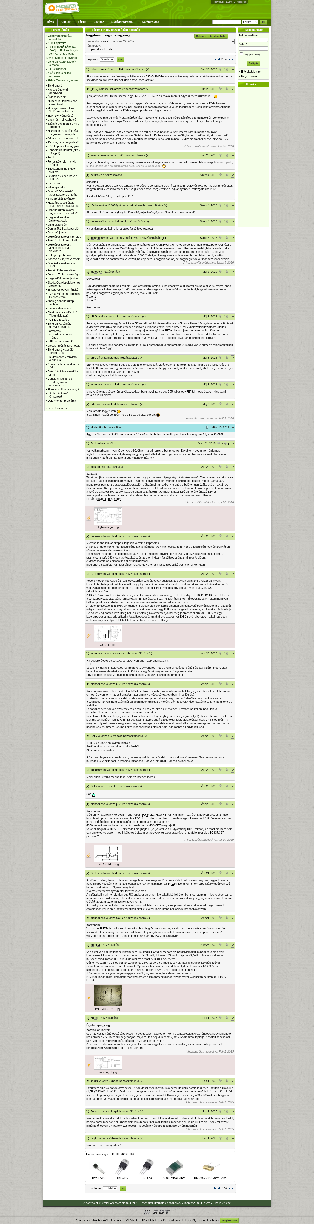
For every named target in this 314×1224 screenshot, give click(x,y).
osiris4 (105, 41)
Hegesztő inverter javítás (63, 278)
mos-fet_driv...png (108, 864)
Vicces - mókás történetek (64, 345)
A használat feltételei (96, 1203)
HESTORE (230, 2)
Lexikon (99, 22)
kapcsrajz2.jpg (108, 1072)
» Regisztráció (248, 76)
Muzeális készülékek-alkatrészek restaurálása (63, 204)
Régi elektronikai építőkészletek (58, 219)
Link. (89, 664)
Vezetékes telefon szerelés (64, 236)
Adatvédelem (119, 1203)
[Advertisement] (254, 157)
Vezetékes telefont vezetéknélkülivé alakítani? (59, 248)
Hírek (50, 22)
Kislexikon (241, 2)
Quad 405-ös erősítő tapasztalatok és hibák (62, 193)
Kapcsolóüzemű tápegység (58, 91)
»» (122, 1188)
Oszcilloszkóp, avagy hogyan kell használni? (63, 211)
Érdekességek (57, 97)
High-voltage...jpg (108, 527)
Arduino (52, 157)
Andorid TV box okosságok (64, 274)
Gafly (94, 736)
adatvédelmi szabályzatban (188, 1220)
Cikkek (66, 22)
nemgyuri (96, 944)
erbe (93, 357)
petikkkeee (97, 175)
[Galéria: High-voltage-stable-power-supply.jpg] (108, 523)
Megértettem (229, 1220)
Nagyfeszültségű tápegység (108, 35)
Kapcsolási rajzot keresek (64, 259)
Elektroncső (55, 85)
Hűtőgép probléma (59, 255)
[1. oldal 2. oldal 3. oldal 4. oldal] (107, 59)
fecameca (97, 237)
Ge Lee (95, 443)
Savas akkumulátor (59, 308)
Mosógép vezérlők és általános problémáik (61, 110)
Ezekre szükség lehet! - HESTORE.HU (110, 1154)
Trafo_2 (91, 300)
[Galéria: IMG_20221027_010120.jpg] (108, 1005)
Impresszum (191, 1203)
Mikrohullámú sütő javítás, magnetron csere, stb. (64, 132)
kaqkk (94, 1081)
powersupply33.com (108, 498)
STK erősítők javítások (61, 198)
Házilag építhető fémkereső (58, 395)
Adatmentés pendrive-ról (62, 138)
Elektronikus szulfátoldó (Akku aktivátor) (62, 314)
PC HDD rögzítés (58, 319)
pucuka (95, 221)
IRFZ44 (172, 883)
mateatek (96, 271)
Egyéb (108, 49)
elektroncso (98, 467)
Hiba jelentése (222, 1203)
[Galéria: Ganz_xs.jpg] (108, 641)
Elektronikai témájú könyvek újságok (59, 325)
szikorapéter (98, 69)
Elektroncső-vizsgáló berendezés (61, 351)
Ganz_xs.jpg (108, 644)
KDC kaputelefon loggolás (64, 146)
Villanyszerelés (57, 224)
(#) (87, 69)
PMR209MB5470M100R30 (211, 1178)
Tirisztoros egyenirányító (63, 289)
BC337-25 (98, 1178)
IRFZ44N (122, 1178)
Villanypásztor (56, 187)
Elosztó (205, 1203)
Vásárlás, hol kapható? (62, 119)
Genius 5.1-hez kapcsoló (63, 228)
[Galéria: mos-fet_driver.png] (108, 860)
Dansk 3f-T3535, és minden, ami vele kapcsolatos (60, 382)
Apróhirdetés (150, 22)
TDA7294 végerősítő (60, 115)
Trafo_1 (91, 296)
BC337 (214, 832)
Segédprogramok (122, 22)
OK (264, 22)
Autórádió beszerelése (61, 270)
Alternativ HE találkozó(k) (63, 389)
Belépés (253, 63)
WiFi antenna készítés (61, 341)
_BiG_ (121, 69)
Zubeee (95, 1017)
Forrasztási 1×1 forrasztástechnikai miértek (60, 334)
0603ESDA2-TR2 (174, 1178)
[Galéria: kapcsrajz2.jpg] (108, 1068)
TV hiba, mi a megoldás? (63, 142)
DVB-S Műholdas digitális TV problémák (64, 295)
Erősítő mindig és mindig (63, 240)
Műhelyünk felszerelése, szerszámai (63, 102)
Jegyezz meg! (252, 54)
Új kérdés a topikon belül (211, 36)
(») (147, 69)
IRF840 (146, 814)
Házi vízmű (54, 183)
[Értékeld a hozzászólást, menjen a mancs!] (220, 69)
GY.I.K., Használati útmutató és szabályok (155, 1203)
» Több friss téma (56, 408)
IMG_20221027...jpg (108, 1009)
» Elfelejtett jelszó (250, 71)
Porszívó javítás (57, 232)
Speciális (95, 49)
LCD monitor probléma (62, 400)
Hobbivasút (217, 2)
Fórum (82, 22)
